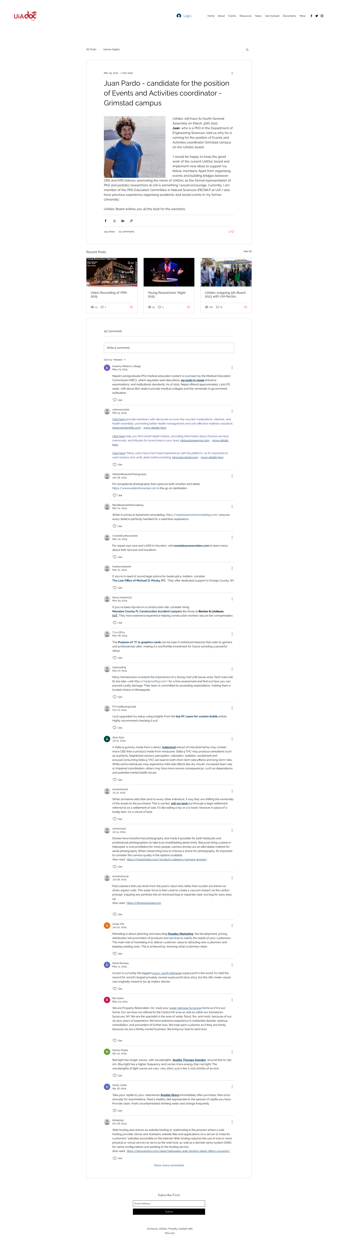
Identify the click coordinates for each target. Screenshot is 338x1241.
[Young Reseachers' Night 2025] (169, 272)
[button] (247, 49)
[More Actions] (232, 368)
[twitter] (316, 16)
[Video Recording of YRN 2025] (111, 272)
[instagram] (322, 16)
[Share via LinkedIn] (122, 220)
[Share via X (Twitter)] (114, 220)
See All (248, 251)
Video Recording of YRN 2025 (109, 294)
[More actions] (232, 73)
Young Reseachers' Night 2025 (167, 294)
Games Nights (111, 49)
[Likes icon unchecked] (114, 400)
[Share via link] (131, 220)
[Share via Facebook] (105, 220)
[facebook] (311, 16)
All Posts (91, 49)
